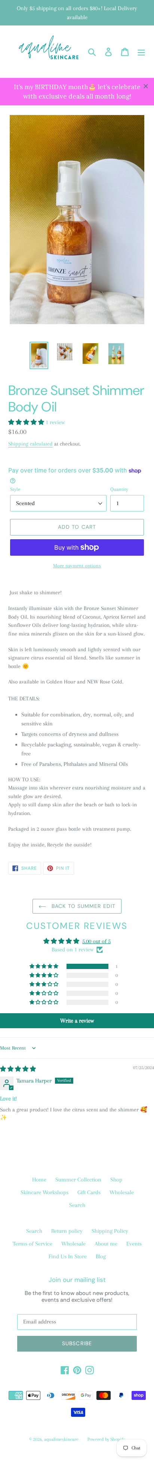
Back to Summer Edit (83, 906)
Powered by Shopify (106, 1439)
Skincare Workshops (44, 1192)
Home (39, 1179)
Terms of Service (32, 1243)
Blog (101, 1256)
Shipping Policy (110, 1231)
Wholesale (122, 1192)
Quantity (119, 489)
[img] (18, 1069)
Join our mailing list (77, 1279)
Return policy (67, 1231)
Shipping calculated (30, 444)
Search (77, 1205)
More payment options (77, 565)
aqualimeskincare (61, 1439)
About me (106, 1243)
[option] (39, 355)
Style (15, 489)
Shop (116, 1179)
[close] (146, 86)
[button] (27, 422)
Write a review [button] (77, 1020)
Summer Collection (78, 1179)
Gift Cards (89, 1192)
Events (134, 1243)
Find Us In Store (68, 1256)
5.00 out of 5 (96, 941)
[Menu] (141, 51)
